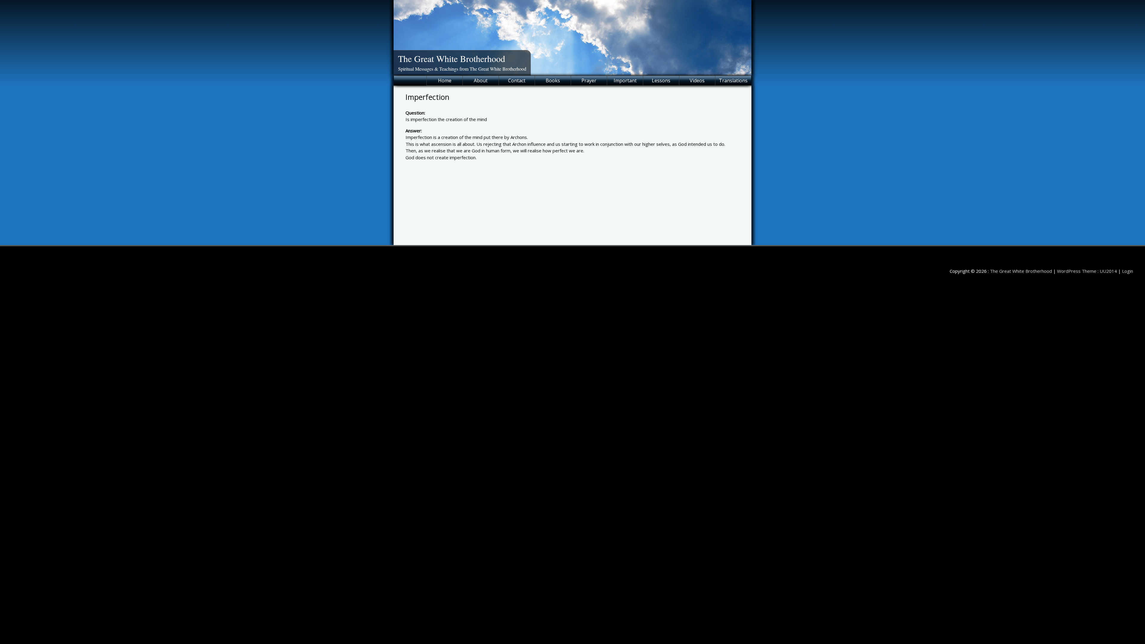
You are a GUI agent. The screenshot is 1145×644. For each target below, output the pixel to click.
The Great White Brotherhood (451, 58)
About (481, 80)
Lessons (661, 80)
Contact (516, 80)
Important (625, 80)
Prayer (588, 80)
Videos (697, 80)
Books (553, 80)
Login (1127, 271)
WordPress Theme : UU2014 (1087, 271)
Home (444, 80)
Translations (733, 80)
